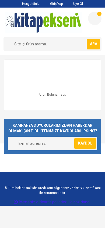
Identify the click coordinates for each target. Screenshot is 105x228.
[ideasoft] (24, 201)
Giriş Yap (56, 4)
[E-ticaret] (52, 202)
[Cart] (95, 18)
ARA (93, 44)
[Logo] (43, 22)
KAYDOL (85, 143)
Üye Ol (77, 4)
